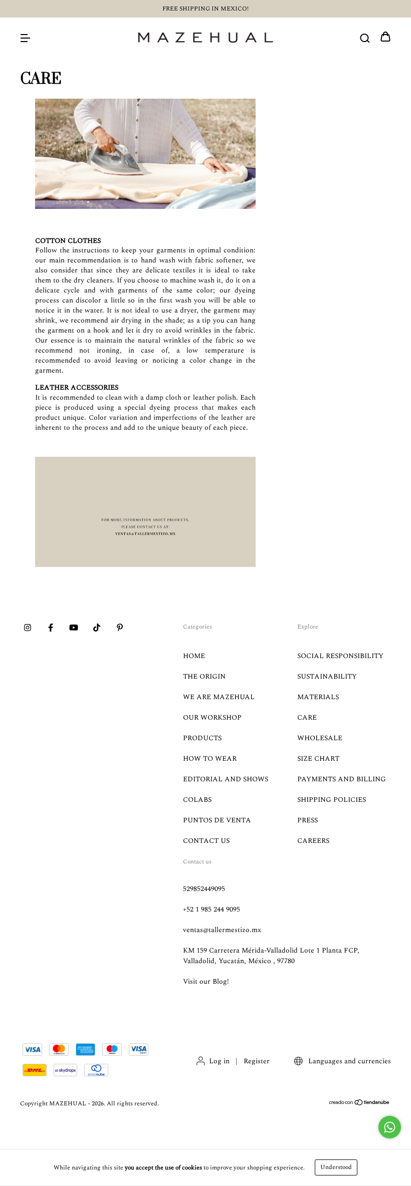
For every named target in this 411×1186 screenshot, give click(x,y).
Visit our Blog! (206, 981)
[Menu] (25, 38)
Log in (219, 1061)
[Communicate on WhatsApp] (389, 1127)
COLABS (197, 799)
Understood (336, 1167)
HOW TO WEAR (210, 758)
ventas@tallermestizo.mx (222, 930)
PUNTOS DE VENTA (217, 820)
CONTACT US (206, 840)
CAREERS (313, 840)
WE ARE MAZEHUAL (219, 697)
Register (257, 1061)
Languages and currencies (348, 1061)
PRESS (307, 820)
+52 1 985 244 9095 (211, 909)
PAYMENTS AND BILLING (341, 779)
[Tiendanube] (359, 1104)
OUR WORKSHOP (212, 717)
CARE (307, 717)
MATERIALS (318, 697)
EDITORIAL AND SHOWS (225, 779)
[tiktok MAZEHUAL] (96, 628)
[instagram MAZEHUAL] (27, 628)
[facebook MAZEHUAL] (50, 628)
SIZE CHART (318, 758)
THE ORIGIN (204, 676)
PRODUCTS (202, 738)
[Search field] (365, 38)
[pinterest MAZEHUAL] (119, 628)
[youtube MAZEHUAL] (73, 628)
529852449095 (204, 888)
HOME (194, 656)
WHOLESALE (319, 738)
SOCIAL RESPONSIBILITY (340, 656)
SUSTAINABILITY (327, 676)
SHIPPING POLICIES (331, 799)
